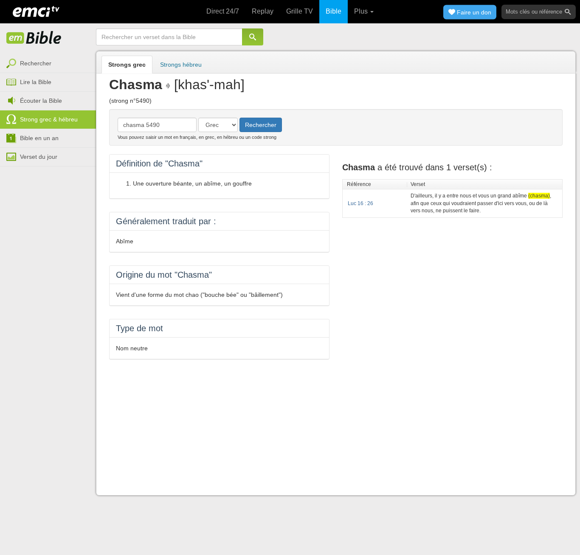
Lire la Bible (35, 82)
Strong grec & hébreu (49, 119)
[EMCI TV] (36, 10)
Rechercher (35, 63)
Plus (361, 11)
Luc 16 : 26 (360, 203)
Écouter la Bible (41, 100)
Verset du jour (38, 156)
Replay (262, 11)
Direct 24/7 (222, 11)
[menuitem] (48, 63)
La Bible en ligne (34, 38)
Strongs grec (127, 64)
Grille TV (299, 11)
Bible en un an (39, 138)
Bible (333, 11)
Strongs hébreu (181, 64)
